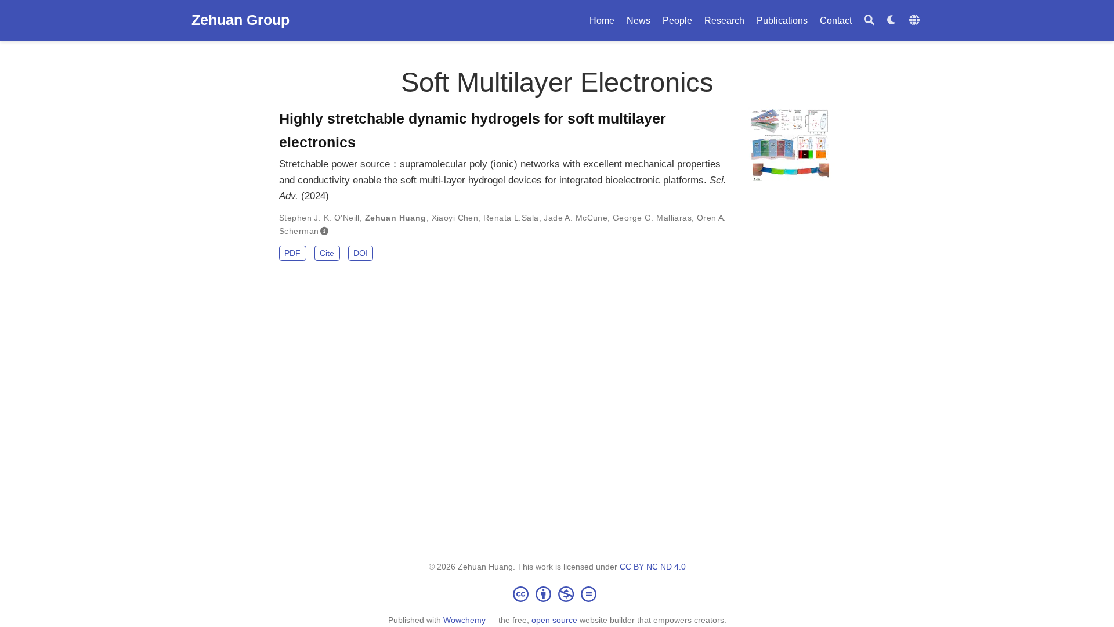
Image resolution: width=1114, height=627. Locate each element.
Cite (327, 253)
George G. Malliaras (652, 217)
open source (554, 620)
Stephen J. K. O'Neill (319, 217)
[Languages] (916, 20)
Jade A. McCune (575, 217)
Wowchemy (464, 620)
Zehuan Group (240, 20)
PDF (292, 253)
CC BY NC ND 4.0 (653, 566)
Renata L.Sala (510, 217)
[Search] (869, 20)
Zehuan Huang (395, 217)
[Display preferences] (892, 20)
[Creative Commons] (557, 593)
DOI (360, 253)
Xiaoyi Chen (455, 217)
